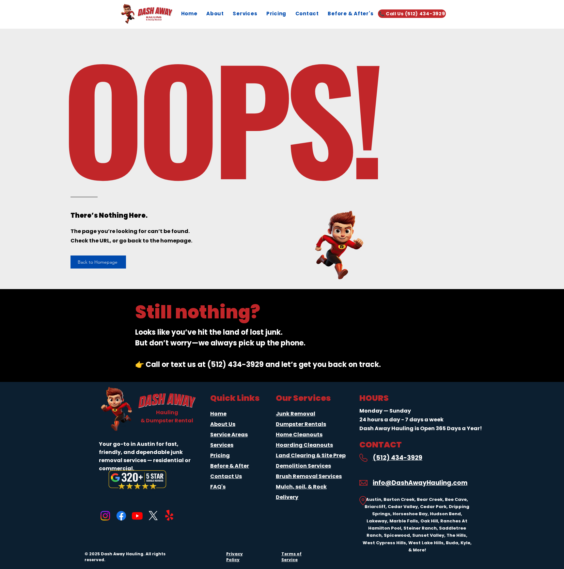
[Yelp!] (169, 515)
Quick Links (235, 398)
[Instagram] (105, 515)
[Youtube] (137, 515)
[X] (153, 515)
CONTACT (380, 444)
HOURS (374, 398)
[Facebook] (121, 515)
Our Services (303, 398)
